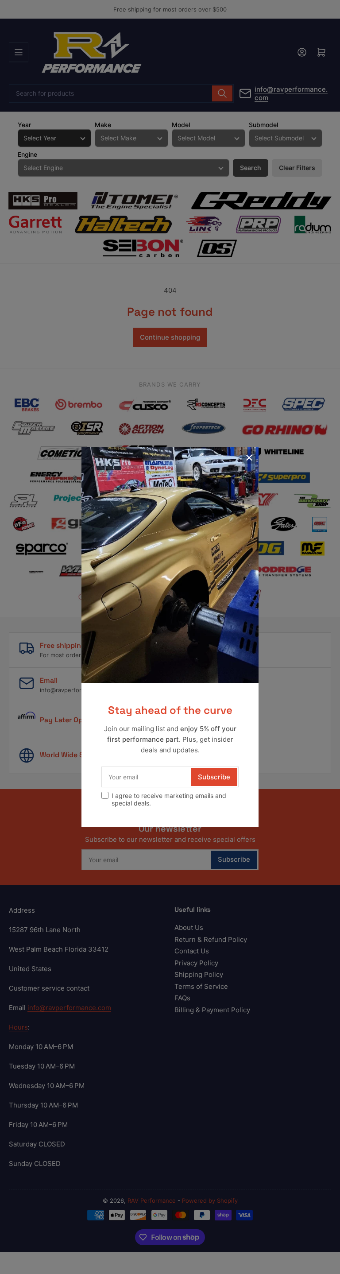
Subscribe (214, 777)
